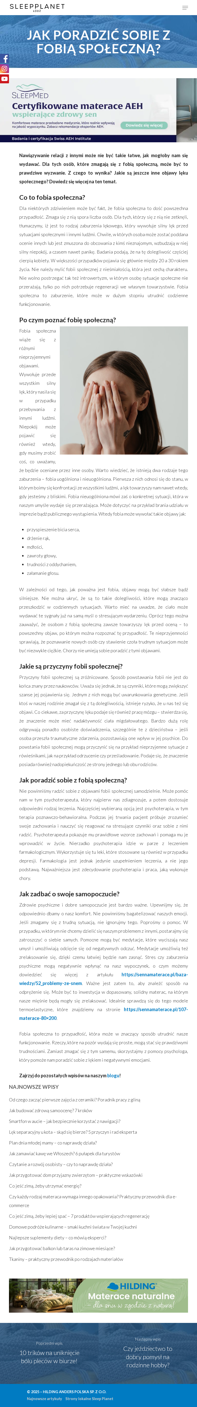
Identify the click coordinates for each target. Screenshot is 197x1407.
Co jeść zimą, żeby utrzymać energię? (45, 1186)
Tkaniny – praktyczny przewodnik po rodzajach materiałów (66, 1259)
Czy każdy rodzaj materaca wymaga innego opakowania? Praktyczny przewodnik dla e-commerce (93, 1201)
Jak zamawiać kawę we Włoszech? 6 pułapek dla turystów (64, 1153)
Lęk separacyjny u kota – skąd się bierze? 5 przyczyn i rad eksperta (73, 1132)
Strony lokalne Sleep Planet (89, 1398)
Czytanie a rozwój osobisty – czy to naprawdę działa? (61, 1164)
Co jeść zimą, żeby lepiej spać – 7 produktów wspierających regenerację (79, 1216)
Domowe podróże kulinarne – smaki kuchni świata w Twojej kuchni (73, 1227)
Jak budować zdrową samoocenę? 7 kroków (50, 1110)
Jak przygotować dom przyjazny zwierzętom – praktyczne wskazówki (76, 1175)
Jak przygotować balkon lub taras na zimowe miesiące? (62, 1248)
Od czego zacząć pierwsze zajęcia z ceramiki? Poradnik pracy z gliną (74, 1099)
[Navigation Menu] (185, 7)
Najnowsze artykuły (44, 1398)
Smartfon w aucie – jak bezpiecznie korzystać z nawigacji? (64, 1121)
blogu (113, 1075)
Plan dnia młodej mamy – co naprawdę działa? (53, 1142)
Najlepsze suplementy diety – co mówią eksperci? (57, 1237)
